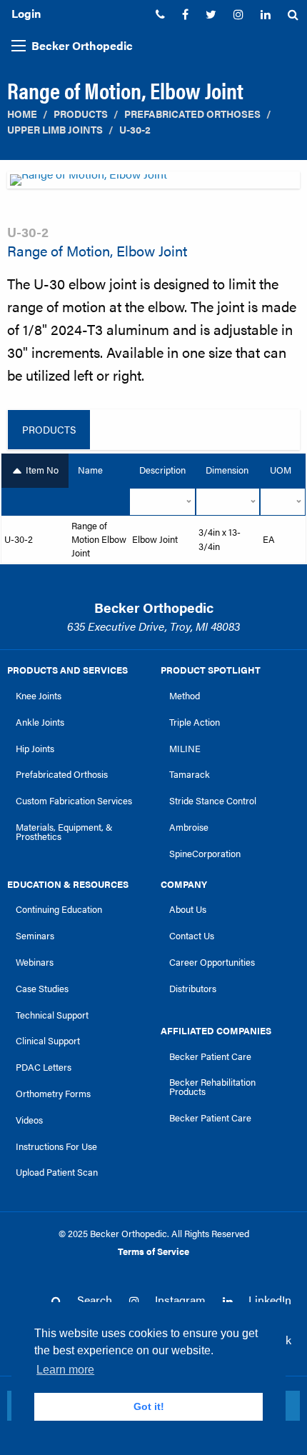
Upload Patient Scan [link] (57, 1172)
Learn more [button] (65, 1370)
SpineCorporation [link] (205, 853)
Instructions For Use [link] (56, 1146)
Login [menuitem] (26, 13)
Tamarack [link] (189, 774)
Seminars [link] (35, 935)
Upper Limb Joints (55, 129)
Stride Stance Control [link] (212, 800)
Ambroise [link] (188, 827)
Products (81, 114)
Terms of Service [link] (153, 1251)
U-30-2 (135, 129)
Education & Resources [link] (68, 884)
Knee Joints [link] (38, 695)
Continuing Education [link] (59, 909)
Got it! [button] (149, 1406)
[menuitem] (160, 14)
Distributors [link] (192, 988)
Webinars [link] (35, 962)
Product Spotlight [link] (211, 670)
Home (22, 114)
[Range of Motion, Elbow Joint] (153, 184)
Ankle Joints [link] (40, 722)
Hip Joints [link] (35, 748)
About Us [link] (187, 909)
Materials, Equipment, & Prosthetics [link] (64, 832)
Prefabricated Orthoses (192, 114)
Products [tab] (49, 429)
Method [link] (184, 695)
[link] (160, 14)
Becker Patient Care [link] (210, 1056)
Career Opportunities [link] (212, 962)
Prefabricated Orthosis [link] (62, 774)
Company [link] (184, 884)
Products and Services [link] (67, 670)
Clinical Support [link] (48, 1040)
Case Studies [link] (42, 988)
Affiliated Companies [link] (216, 1030)
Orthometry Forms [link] (53, 1093)
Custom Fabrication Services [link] (74, 800)
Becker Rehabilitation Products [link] (212, 1087)
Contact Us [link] (191, 935)
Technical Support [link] (52, 1015)
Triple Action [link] (194, 722)
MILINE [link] (185, 748)
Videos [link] (29, 1120)
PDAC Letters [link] (43, 1067)
